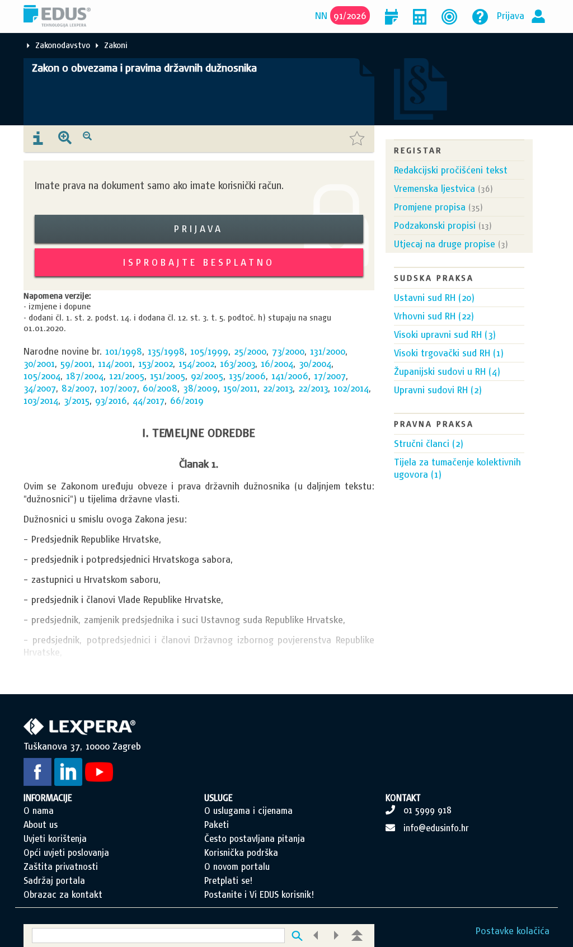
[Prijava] (538, 15)
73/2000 (288, 351)
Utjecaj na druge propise (444, 243)
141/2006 (289, 375)
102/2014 (351, 388)
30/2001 (39, 363)
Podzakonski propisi (435, 225)
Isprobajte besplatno (199, 262)
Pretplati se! (228, 880)
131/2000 (327, 351)
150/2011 (240, 388)
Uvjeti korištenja (55, 838)
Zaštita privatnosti (61, 866)
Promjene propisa (430, 207)
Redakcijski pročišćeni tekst (451, 170)
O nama (39, 810)
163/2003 (237, 363)
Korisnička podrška (241, 852)
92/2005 (207, 375)
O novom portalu (237, 866)
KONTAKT (403, 797)
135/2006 (247, 375)
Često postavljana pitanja (254, 838)
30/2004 (315, 363)
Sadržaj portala (54, 880)
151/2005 (167, 375)
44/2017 (149, 400)
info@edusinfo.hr (436, 827)
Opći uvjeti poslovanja (66, 852)
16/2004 (277, 363)
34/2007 (40, 388)
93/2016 (111, 400)
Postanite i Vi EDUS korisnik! (259, 894)
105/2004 (42, 375)
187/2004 (85, 375)
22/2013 (278, 388)
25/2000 (250, 351)
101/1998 (123, 351)
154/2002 (196, 363)
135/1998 (166, 351)
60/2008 (160, 388)
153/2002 (155, 363)
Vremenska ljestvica (434, 188)
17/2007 (330, 375)
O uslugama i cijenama (248, 810)
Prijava (510, 15)
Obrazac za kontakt (63, 894)
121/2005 (126, 375)
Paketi (216, 824)
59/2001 (76, 363)
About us (41, 824)
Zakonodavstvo (62, 45)
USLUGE (218, 797)
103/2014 (41, 400)
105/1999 (209, 351)
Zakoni (116, 45)
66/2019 (187, 400)
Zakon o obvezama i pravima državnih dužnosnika (144, 67)
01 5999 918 (427, 810)
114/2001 (115, 363)
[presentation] (38, 138)
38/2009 (200, 388)
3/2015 (77, 400)
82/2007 (78, 388)
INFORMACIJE (48, 797)
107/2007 (118, 388)
